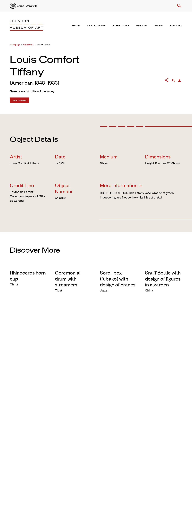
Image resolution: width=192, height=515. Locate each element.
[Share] (167, 80)
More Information (119, 185)
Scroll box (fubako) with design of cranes (117, 278)
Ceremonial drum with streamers (67, 278)
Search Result (43, 44)
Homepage (15, 44)
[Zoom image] (174, 80)
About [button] (76, 25)
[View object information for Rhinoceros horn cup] (28, 265)
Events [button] (141, 25)
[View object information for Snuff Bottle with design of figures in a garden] (163, 265)
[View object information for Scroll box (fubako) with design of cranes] (118, 265)
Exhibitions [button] (121, 25)
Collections (28, 44)
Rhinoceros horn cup (28, 275)
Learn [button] (158, 25)
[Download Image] (179, 80)
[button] (179, 6)
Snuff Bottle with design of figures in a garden (163, 278)
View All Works (19, 100)
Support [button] (176, 25)
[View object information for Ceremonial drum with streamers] (73, 265)
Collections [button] (96, 25)
